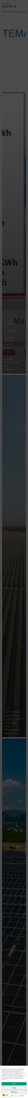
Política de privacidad (18, 1095)
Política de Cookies (8, 1095)
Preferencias (14, 1092)
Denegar (14, 1088)
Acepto (14, 1083)
